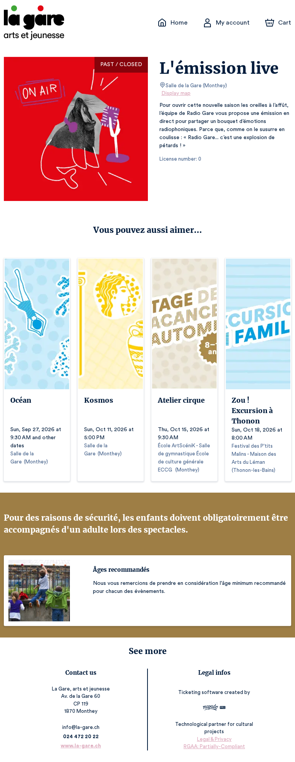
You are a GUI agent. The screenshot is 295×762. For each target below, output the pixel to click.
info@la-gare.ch (80, 727)
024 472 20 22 (81, 736)
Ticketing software (200, 692)
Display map (176, 93)
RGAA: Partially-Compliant (214, 746)
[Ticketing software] (214, 708)
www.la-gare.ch (81, 745)
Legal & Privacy (214, 739)
